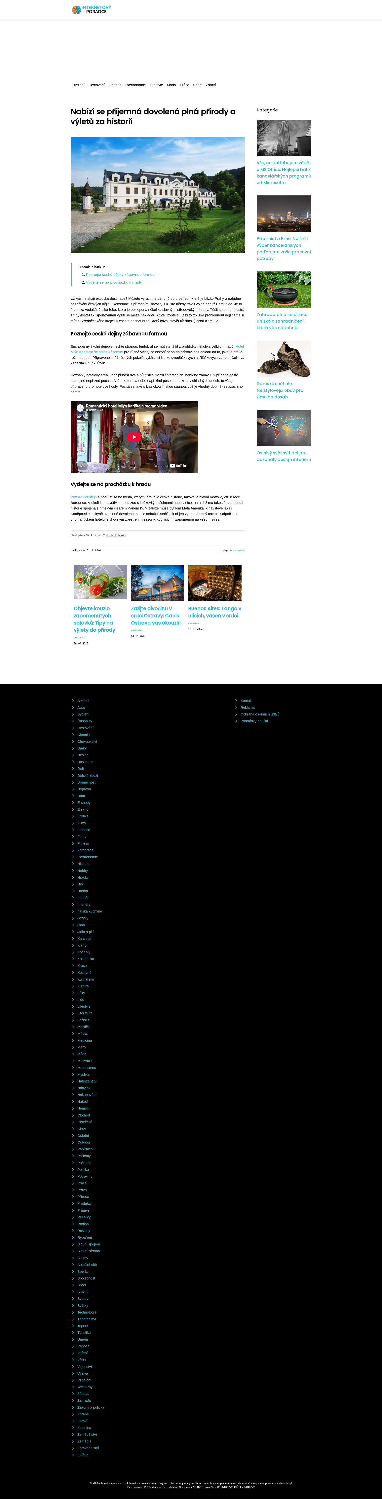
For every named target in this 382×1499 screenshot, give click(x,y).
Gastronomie (135, 85)
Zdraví (211, 85)
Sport (197, 85)
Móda (171, 85)
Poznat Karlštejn (84, 497)
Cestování (97, 85)
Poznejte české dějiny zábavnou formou (120, 274)
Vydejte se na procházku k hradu (114, 282)
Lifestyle (156, 85)
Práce (184, 85)
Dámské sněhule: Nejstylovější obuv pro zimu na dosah (280, 390)
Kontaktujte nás (116, 535)
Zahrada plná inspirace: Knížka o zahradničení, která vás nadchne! (282, 321)
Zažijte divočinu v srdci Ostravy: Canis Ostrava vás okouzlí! (156, 615)
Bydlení (79, 85)
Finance (115, 85)
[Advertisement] (191, 49)
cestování (239, 550)
